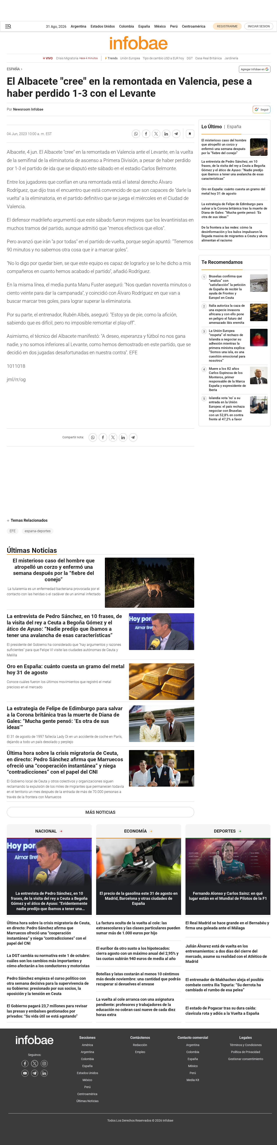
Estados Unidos (103, 26)
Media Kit (193, 1080)
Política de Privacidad (245, 1052)
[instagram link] (44, 1063)
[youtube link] (24, 1073)
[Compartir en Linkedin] (166, 134)
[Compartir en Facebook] (146, 134)
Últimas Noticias (87, 1101)
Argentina (78, 26)
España (144, 26)
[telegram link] (34, 1073)
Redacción (140, 1045)
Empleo (140, 1052)
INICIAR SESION (259, 26)
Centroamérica (193, 26)
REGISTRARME (227, 26)
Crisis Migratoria (77, 58)
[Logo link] (138, 43)
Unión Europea (130, 58)
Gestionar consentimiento (245, 1059)
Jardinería (231, 58)
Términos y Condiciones (246, 1045)
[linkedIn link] (44, 1073)
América (87, 1045)
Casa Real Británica (208, 58)
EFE (13, 531)
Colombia (126, 26)
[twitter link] (34, 1063)
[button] (8, 26)
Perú (174, 26)
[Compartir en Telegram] (176, 134)
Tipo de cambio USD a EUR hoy (163, 58)
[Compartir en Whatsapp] (136, 134)
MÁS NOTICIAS (100, 812)
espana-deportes (38, 531)
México (160, 26)
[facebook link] (24, 1063)
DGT (190, 58)
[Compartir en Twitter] (156, 134)
